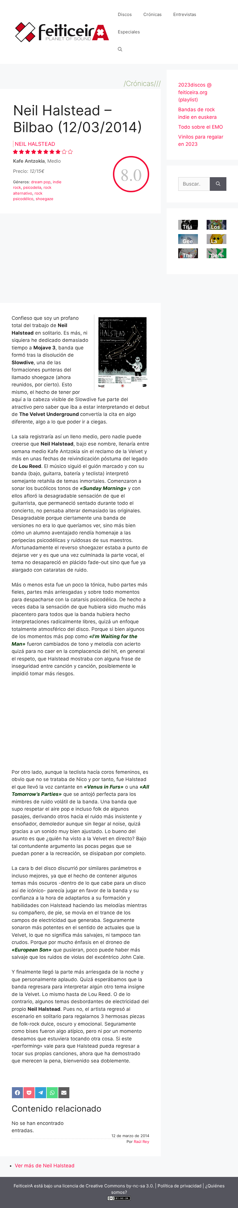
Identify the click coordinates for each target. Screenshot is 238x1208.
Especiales (129, 32)
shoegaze (44, 198)
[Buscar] (218, 184)
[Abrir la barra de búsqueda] (120, 49)
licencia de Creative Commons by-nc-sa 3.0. (108, 1186)
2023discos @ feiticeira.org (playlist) (195, 92)
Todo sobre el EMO (200, 127)
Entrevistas (184, 14)
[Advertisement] (80, 260)
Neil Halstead (35, 144)
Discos (125, 14)
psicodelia (32, 187)
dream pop (41, 182)
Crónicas (152, 14)
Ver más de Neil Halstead (45, 1165)
